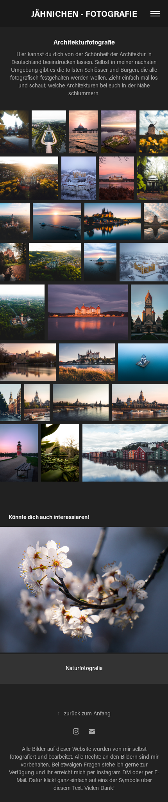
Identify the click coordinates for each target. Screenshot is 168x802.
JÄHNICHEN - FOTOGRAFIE (84, 13)
